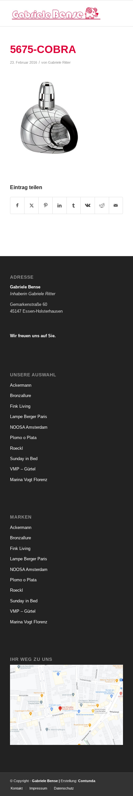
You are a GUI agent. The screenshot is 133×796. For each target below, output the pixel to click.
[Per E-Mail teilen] (116, 205)
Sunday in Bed (23, 458)
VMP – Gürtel (23, 469)
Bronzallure (20, 395)
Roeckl (16, 448)
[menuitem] (16, 788)
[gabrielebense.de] (55, 13)
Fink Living (20, 406)
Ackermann (20, 385)
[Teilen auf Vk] (88, 205)
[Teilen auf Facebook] (17, 205)
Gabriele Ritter (59, 62)
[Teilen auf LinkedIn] (59, 205)
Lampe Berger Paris (28, 416)
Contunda (86, 781)
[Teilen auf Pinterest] (46, 205)
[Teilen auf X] (31, 205)
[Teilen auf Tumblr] (74, 205)
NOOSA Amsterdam (28, 427)
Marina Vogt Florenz (28, 479)
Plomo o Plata (23, 437)
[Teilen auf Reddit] (102, 205)
